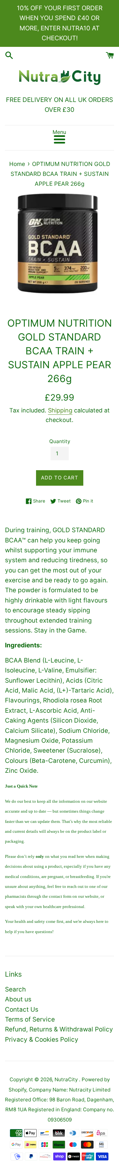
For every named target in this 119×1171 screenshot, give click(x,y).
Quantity (59, 441)
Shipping (60, 410)
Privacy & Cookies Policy (41, 1039)
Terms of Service (30, 1019)
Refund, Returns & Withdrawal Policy (59, 1029)
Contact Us (21, 1009)
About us (18, 999)
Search (15, 989)
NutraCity (67, 1079)
